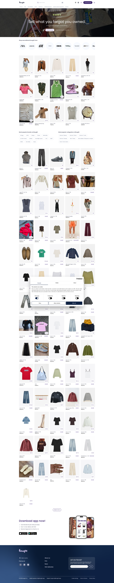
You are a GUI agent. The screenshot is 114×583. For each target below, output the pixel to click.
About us (47, 558)
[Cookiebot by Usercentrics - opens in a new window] (77, 279)
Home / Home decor (64, 141)
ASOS (27, 135)
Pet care (66, 6)
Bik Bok (31, 138)
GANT (51, 138)
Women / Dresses (63, 138)
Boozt (46, 168)
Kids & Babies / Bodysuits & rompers (85, 138)
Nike (61, 168)
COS (46, 138)
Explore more (57, 509)
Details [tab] (57, 282)
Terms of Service (83, 578)
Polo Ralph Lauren (39, 138)
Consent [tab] (39, 282)
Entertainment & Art (48, 6)
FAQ (46, 561)
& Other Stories (23, 138)
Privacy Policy (92, 578)
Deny (40, 303)
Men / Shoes (72, 138)
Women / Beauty (63, 135)
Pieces (38, 135)
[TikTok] (28, 564)
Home (36, 6)
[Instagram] (20, 564)
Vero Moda (28, 141)
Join (91, 566)
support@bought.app (56, 578)
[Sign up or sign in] (81, 2)
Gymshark (75, 240)
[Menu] (78, 2)
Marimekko (45, 135)
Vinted (61, 99)
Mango (33, 135)
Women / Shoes (73, 135)
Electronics (41, 6)
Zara (76, 75)
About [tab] (75, 282)
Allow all (74, 303)
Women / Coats (82, 135)
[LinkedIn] (24, 564)
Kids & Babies (30, 6)
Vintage (21, 135)
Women (21, 6)
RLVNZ (30, 240)
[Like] (32, 73)
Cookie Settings (75, 578)
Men (25, 6)
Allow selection (57, 303)
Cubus (34, 141)
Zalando (91, 455)
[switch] (50, 298)
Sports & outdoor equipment (58, 6)
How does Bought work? (61, 30)
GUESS (21, 141)
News (46, 564)
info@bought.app (41, 578)
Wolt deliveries (49, 567)
